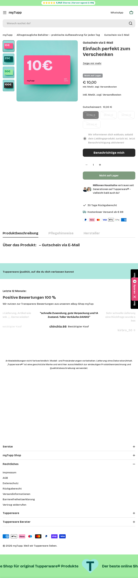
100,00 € (93, 126)
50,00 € (128, 116)
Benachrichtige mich (109, 153)
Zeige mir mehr (92, 63)
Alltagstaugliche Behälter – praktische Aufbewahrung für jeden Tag (58, 34)
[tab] (20, 234)
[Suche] (131, 23)
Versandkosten (112, 94)
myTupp (15, 12)
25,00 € (110, 116)
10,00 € (92, 116)
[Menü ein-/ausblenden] (5, 13)
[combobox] (69, 23)
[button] (134, 289)
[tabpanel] (69, 249)
